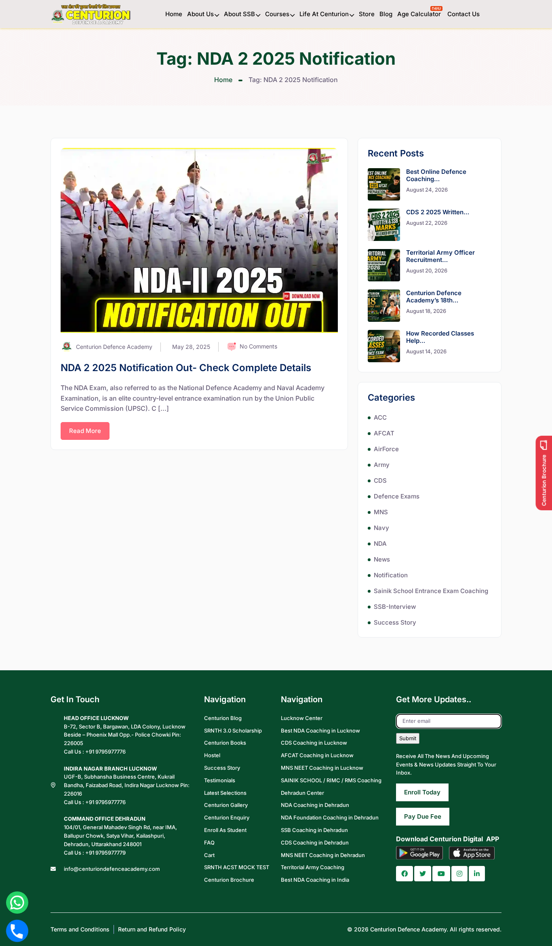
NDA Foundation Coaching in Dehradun (330, 817)
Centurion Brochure (229, 879)
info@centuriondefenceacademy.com (112, 869)
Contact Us (463, 14)
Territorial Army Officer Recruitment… (440, 256)
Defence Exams (396, 496)
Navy (381, 528)
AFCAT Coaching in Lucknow (317, 755)
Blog (385, 14)
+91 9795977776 (105, 751)
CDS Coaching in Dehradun (315, 842)
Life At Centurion (324, 14)
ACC (380, 417)
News (382, 559)
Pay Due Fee (422, 816)
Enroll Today (422, 792)
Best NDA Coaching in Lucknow (320, 730)
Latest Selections (225, 793)
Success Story (395, 622)
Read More (85, 431)
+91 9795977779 (105, 852)
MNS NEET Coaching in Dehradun (323, 855)
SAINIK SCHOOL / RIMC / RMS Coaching (331, 780)
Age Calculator (419, 14)
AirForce (386, 449)
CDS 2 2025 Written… (437, 212)
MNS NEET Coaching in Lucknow (322, 767)
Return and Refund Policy (152, 929)
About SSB (239, 14)
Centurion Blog (223, 718)
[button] (404, 873)
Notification (391, 575)
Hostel (212, 755)
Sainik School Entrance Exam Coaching (431, 591)
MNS (381, 512)
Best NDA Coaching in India (315, 879)
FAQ (209, 842)
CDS (380, 480)
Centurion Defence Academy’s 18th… (433, 296)
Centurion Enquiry (226, 817)
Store (367, 14)
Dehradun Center (302, 793)
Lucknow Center (301, 718)
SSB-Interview (395, 606)
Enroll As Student (225, 830)
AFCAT (384, 433)
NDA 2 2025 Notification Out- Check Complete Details (186, 368)
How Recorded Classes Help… (440, 336)
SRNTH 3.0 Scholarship (233, 730)
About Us (200, 14)
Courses (277, 14)
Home (173, 14)
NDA (380, 543)
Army (382, 465)
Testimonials (219, 780)
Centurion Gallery (226, 805)
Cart (209, 855)
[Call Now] (17, 931)
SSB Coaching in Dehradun (314, 830)
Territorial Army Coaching (312, 867)
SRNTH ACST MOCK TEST (236, 867)
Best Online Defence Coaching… (436, 175)
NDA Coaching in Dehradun (315, 805)
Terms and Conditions (80, 929)
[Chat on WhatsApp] (17, 902)
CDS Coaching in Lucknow (314, 742)
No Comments (258, 346)
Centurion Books (225, 742)
